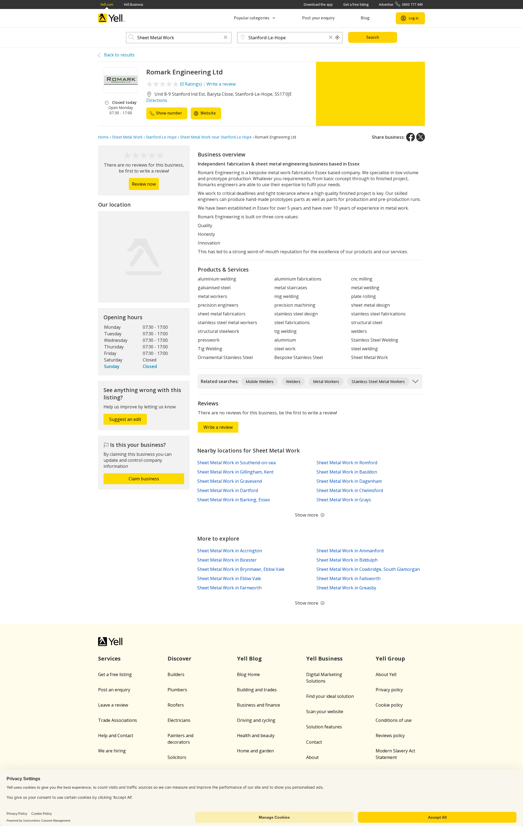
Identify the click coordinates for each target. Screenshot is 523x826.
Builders (176, 674)
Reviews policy (390, 735)
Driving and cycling (256, 720)
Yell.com (106, 4)
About (312, 757)
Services (109, 658)
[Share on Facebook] (410, 137)
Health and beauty (256, 735)
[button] (225, 37)
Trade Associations (117, 720)
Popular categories (251, 18)
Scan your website (324, 712)
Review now (144, 184)
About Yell (386, 674)
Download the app (318, 4)
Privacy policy (389, 690)
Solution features (324, 727)
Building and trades (257, 690)
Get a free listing (356, 4)
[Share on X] (420, 137)
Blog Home (248, 674)
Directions (156, 100)
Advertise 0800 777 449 (401, 4)
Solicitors (177, 757)
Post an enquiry (114, 690)
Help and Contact (115, 735)
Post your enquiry (318, 18)
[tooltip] (337, 37)
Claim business (144, 479)
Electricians (179, 720)
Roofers (176, 705)
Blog (365, 18)
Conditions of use (394, 720)
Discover (179, 658)
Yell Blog (249, 658)
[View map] (144, 257)
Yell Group (390, 658)
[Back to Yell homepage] (111, 18)
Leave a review (113, 705)
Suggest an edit (125, 419)
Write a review (221, 84)
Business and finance (258, 705)
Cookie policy (389, 705)
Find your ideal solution (330, 696)
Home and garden (255, 751)
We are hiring (112, 751)
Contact (314, 742)
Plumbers (177, 690)
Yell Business (133, 4)
